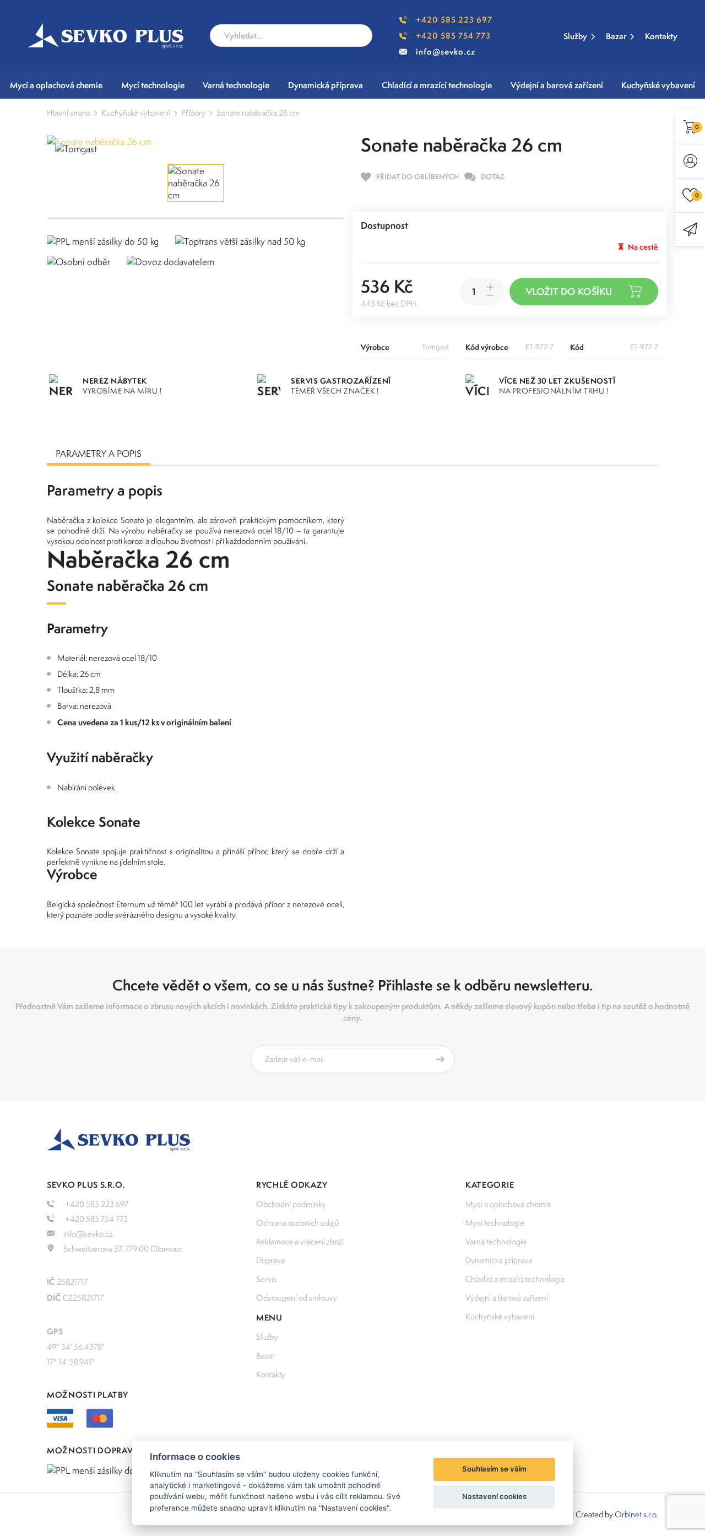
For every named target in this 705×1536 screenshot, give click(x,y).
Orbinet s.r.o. (636, 1514)
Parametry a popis (99, 454)
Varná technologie (496, 1241)
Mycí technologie (494, 1222)
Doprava (270, 1260)
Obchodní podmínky (291, 1204)
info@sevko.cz (445, 51)
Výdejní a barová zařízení (506, 1297)
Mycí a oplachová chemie (508, 1204)
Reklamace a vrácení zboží (300, 1241)
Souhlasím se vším (494, 1468)
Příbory (193, 112)
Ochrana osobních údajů (297, 1222)
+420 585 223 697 (454, 19)
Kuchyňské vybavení (135, 112)
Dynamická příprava (498, 1260)
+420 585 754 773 (453, 35)
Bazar (616, 36)
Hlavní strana (68, 112)
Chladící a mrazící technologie (515, 1279)
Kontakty (661, 36)
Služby (575, 36)
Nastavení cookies (494, 1496)
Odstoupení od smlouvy (296, 1297)
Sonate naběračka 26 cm (258, 112)
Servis (266, 1279)
